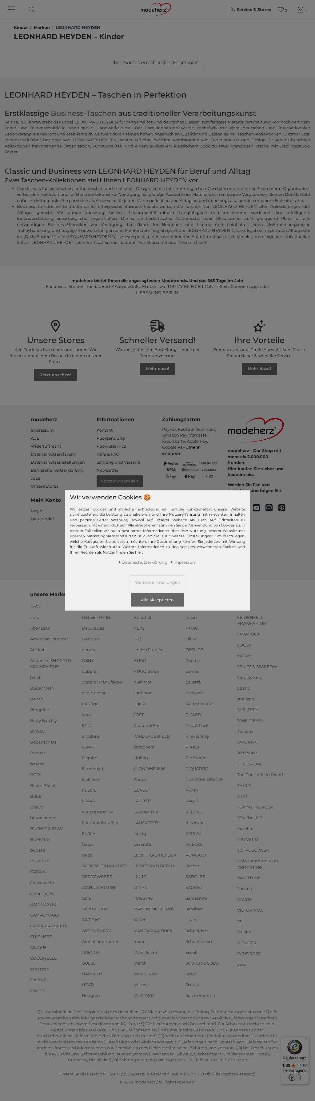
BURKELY (39, 860)
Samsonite (196, 898)
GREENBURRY (96, 930)
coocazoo (39, 968)
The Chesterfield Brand (260, 774)
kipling (141, 757)
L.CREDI (142, 790)
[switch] (295, 1077)
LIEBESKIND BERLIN (155, 865)
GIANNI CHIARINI (99, 887)
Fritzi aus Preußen (100, 822)
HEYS (139, 628)
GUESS (89, 963)
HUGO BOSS (146, 671)
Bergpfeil (39, 709)
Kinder (21, 27)
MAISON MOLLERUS (154, 908)
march (140, 963)
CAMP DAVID (43, 904)
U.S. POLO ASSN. (253, 850)
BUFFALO (40, 839)
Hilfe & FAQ (108, 454)
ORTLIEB (194, 649)
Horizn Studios (148, 649)
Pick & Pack (197, 725)
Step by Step (249, 677)
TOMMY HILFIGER (255, 807)
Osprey (192, 660)
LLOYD (141, 887)
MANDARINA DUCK (153, 930)
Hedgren (91, 995)
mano (140, 941)
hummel (142, 682)
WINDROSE (249, 953)
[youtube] (259, 508)
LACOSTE (143, 800)
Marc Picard (145, 952)
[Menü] (305, 1040)
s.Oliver (244, 655)
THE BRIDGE (250, 763)
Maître (140, 919)
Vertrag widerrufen (119, 480)
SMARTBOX (248, 633)
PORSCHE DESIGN (204, 779)
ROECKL (193, 844)
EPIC (86, 725)
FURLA (88, 833)
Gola (86, 898)
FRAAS (88, 800)
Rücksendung (111, 438)
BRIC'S (36, 807)
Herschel (142, 617)
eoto (86, 714)
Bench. (37, 698)
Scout (191, 973)
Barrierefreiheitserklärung (57, 470)
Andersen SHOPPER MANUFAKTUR (50, 663)
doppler (90, 671)
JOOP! (140, 703)
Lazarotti (142, 844)
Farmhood (92, 768)
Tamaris (245, 731)
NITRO (191, 628)
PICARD (193, 714)
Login (36, 510)
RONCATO (195, 855)
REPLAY (193, 833)
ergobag (90, 736)
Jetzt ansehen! (55, 374)
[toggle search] (30, 9)
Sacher (192, 865)
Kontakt (105, 430)
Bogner (37, 752)
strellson (245, 698)
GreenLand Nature (101, 941)
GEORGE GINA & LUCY (104, 865)
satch (190, 919)
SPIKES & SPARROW (257, 666)
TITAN (243, 796)
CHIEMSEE (41, 936)
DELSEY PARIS (96, 617)
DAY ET (37, 990)
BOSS (36, 774)
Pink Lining (197, 736)
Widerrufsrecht (46, 446)
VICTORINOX (250, 910)
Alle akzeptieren (157, 599)
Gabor (88, 844)
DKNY (88, 660)
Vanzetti (245, 888)
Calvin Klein (42, 882)
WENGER (246, 942)
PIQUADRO (196, 768)
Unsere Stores (44, 486)
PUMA (191, 790)
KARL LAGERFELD (152, 736)
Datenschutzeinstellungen (58, 462)
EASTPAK (91, 703)
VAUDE (244, 899)
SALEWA (194, 887)
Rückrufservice (111, 446)
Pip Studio (195, 757)
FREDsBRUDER (97, 811)
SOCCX (244, 644)
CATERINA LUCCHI (48, 925)
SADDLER (195, 876)
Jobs (35, 478)
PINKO (192, 746)
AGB (35, 438)
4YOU (36, 606)
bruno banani (44, 817)
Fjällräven (92, 779)
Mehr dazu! (157, 368)
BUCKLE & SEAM (46, 828)
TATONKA (247, 742)
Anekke (38, 649)
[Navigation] (12, 9)
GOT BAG (91, 919)
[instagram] (271, 508)
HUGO (140, 660)
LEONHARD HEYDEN (155, 855)
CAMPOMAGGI (44, 915)
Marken (42, 27)
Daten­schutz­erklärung (144, 562)
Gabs (87, 855)
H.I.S (138, 638)
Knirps (140, 779)
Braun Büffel (42, 785)
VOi (241, 920)
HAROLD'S (92, 973)
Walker (244, 931)
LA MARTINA (146, 811)
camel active (43, 893)
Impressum (42, 430)
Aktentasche (187, 218)
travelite (245, 828)
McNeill (141, 984)
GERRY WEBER (97, 876)
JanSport (143, 692)
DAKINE (38, 979)
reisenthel (195, 822)
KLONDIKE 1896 (149, 768)
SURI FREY (247, 709)
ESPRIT (89, 746)
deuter (88, 649)
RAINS (191, 800)
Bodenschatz (43, 742)
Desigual (91, 638)
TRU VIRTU (247, 839)
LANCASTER (146, 822)
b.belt (36, 677)
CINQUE (38, 947)
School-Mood (198, 941)
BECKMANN (42, 688)
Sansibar (194, 908)
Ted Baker (247, 752)
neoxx (191, 617)
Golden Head (95, 908)
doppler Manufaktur (102, 682)
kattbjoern (144, 746)
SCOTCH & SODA (202, 963)
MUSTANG (144, 995)
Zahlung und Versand (118, 462)
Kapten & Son (147, 725)
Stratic (243, 688)
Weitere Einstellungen (157, 582)
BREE (36, 796)
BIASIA (37, 731)
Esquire (89, 757)
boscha (37, 763)
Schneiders (196, 930)
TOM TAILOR (249, 817)
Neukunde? (42, 518)
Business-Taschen (83, 113)
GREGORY (92, 952)
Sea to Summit (200, 995)
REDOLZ (194, 811)
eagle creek (93, 692)
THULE (244, 785)
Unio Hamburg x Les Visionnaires (257, 863)
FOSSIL (89, 790)
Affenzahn (40, 628)
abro (34, 617)
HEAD (88, 984)
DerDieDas (93, 628)
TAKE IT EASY (250, 720)
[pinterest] (284, 508)
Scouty (192, 984)
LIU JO (140, 876)
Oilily (190, 638)
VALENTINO (249, 877)
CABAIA (38, 871)
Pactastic (194, 692)
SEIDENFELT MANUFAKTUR (251, 620)
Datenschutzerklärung (54, 454)
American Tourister (49, 638)
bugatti (37, 850)
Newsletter (107, 470)
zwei (241, 964)
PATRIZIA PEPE (200, 703)
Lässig (140, 833)
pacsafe (193, 682)
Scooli (191, 952)
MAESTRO (144, 898)
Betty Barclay (43, 720)
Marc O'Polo (146, 973)
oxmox (192, 671)
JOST (139, 714)
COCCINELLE (43, 958)
